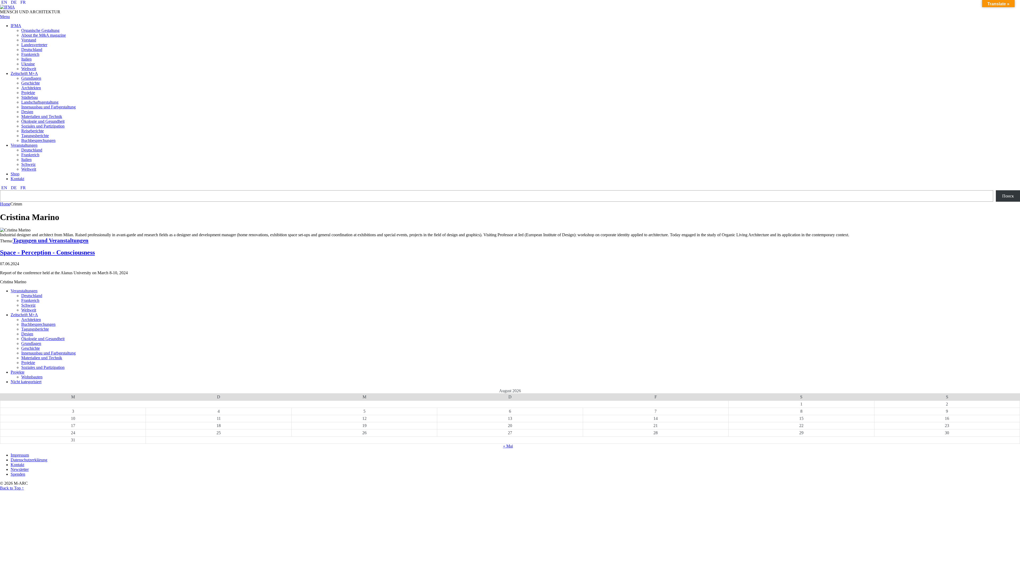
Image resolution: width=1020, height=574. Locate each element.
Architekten (31, 88)
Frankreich (30, 54)
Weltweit (28, 68)
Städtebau (29, 97)
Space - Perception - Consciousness (47, 252)
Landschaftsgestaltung (39, 102)
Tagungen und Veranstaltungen (50, 240)
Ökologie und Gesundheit (43, 121)
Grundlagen (31, 78)
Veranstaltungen (24, 145)
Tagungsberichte (35, 135)
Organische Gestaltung (40, 30)
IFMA (16, 25)
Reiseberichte (32, 131)
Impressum (20, 455)
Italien (26, 59)
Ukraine (28, 64)
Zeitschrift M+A (24, 73)
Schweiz (28, 164)
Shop (15, 174)
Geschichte (30, 83)
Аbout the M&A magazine (43, 35)
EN (4, 2)
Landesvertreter (34, 45)
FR (23, 2)
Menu (5, 16)
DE (14, 2)
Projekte (28, 92)
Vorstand (28, 40)
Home (5, 204)
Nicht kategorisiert (26, 381)
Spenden (18, 474)
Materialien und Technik (41, 116)
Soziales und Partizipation (43, 126)
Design (27, 111)
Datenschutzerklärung (29, 460)
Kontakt (17, 178)
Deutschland (31, 49)
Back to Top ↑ (12, 488)
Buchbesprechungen (38, 140)
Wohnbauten (31, 377)
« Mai (508, 446)
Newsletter (20, 469)
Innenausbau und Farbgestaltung (48, 107)
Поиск (1008, 196)
